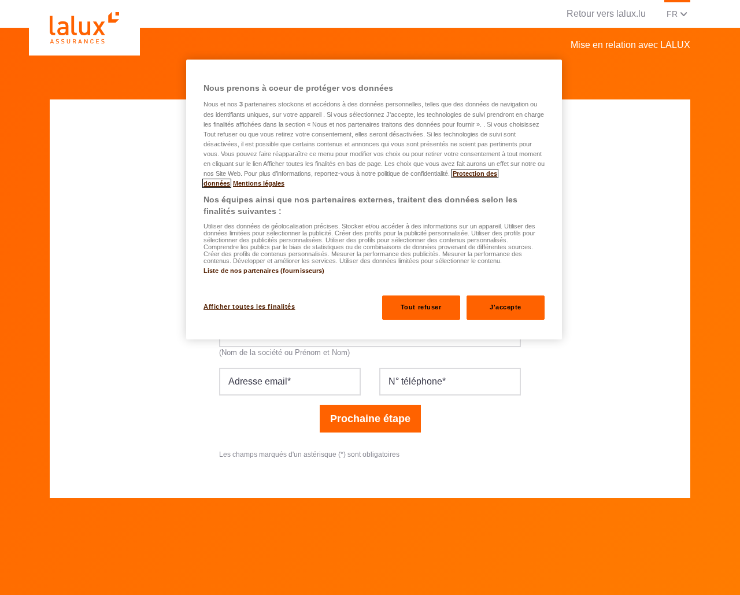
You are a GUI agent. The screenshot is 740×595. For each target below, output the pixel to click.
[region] (374, 199)
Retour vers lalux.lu (606, 14)
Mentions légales (258, 183)
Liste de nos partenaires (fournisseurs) (264, 270)
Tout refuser (421, 307)
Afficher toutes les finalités (249, 306)
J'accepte (505, 307)
